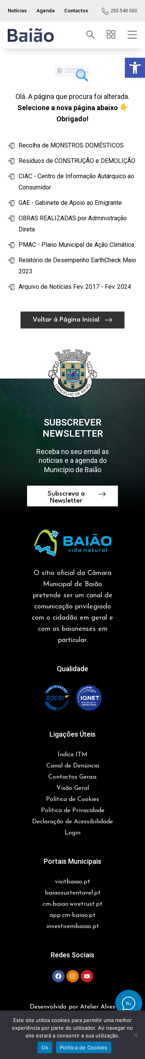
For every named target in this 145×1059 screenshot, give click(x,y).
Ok (44, 1047)
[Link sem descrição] (31, 35)
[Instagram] (73, 976)
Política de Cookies (83, 1047)
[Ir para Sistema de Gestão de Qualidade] (73, 698)
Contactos (76, 10)
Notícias (17, 10)
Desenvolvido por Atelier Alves (72, 1007)
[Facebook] (58, 976)
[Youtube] (87, 976)
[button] (135, 68)
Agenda (45, 10)
